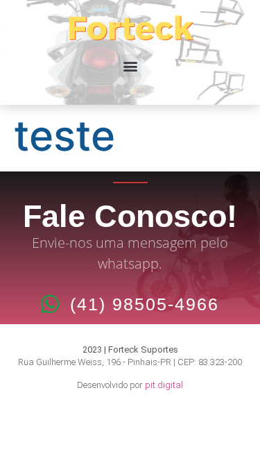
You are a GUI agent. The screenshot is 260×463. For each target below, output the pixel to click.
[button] (130, 65)
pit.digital (164, 385)
